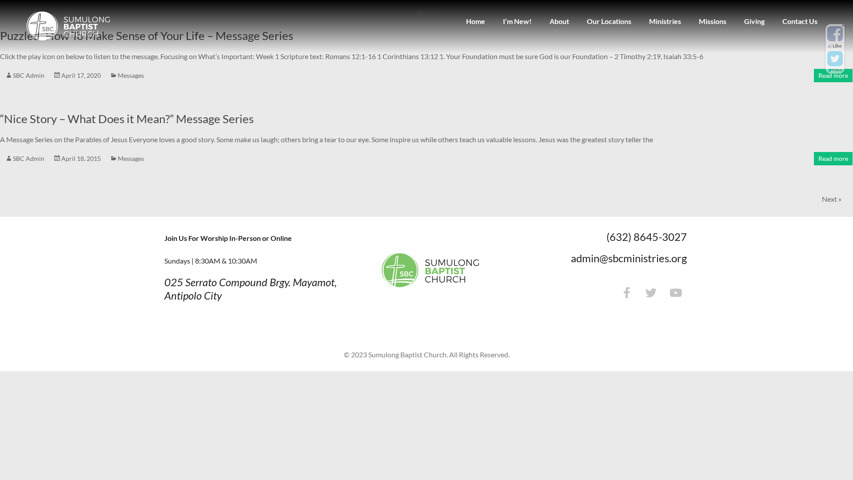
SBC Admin (28, 75)
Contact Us (799, 21)
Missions (712, 21)
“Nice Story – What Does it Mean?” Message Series (127, 119)
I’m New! (517, 21)
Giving (754, 21)
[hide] (843, 25)
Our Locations (609, 21)
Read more (833, 75)
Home (475, 21)
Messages (131, 75)
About (559, 21)
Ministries (665, 21)
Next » (831, 199)
